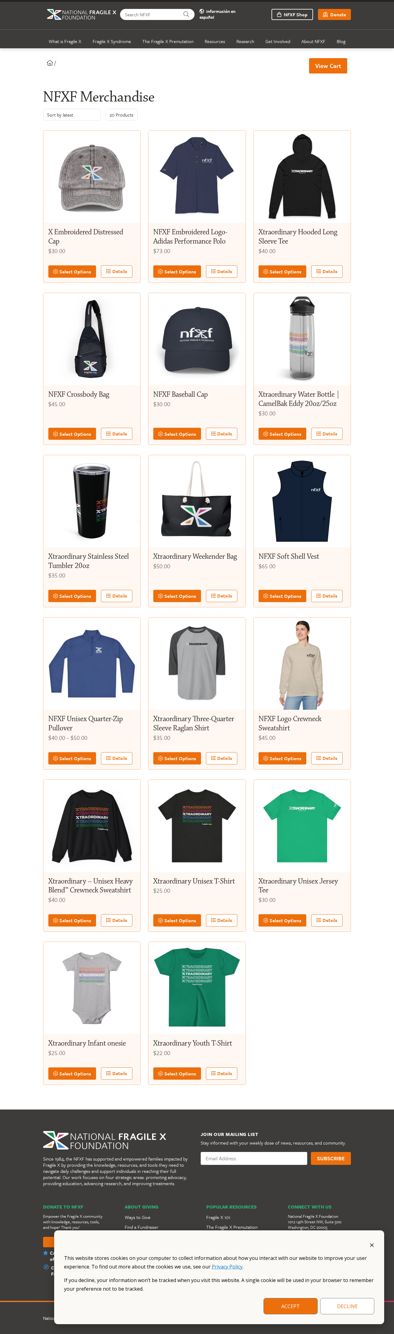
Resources (215, 41)
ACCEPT (290, 1306)
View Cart (328, 66)
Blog (341, 41)
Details (119, 271)
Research (245, 41)
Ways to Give (138, 1217)
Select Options (74, 271)
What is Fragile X (65, 41)
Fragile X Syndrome (112, 41)
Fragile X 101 (218, 1217)
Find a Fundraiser (142, 1227)
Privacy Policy (227, 1266)
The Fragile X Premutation (168, 41)
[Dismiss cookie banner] (371, 1244)
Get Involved (277, 41)
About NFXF (313, 41)
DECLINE (347, 1306)
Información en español (217, 14)
